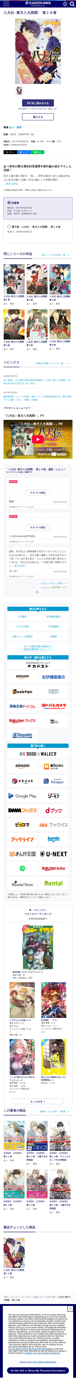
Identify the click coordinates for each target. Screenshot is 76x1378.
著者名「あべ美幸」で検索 (52, 1111)
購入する (38, 117)
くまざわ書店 (22, 626)
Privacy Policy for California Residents (38, 1362)
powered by (46, 588)
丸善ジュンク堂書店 (22, 636)
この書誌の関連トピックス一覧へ (49, 363)
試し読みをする (40, 103)
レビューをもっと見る (52, 583)
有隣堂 (53, 636)
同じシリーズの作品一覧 (53, 255)
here (23, 1327)
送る (39, 152)
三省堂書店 (53, 626)
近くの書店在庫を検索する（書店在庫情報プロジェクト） (38, 648)
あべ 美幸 (15, 127)
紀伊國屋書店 (53, 616)
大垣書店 (22, 616)
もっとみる (36, 1101)
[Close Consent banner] (70, 1309)
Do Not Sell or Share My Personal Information (30, 1349)
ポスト (12, 152)
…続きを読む (11, 183)
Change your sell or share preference (42, 1353)
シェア (25, 152)
